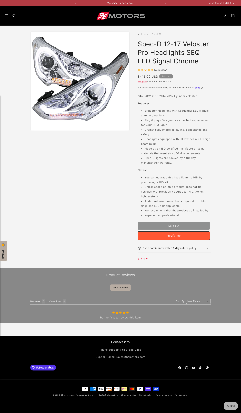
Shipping (142, 81)
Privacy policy (182, 395)
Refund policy (145, 395)
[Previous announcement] (75, 3)
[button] (6, 15)
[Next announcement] (165, 3)
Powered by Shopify (85, 395)
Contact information (108, 395)
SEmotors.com (68, 395)
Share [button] (144, 258)
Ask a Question (120, 287)
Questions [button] (55, 301)
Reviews (3, 253)
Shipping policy (128, 395)
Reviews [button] (35, 301)
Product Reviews (120, 275)
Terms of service (164, 395)
